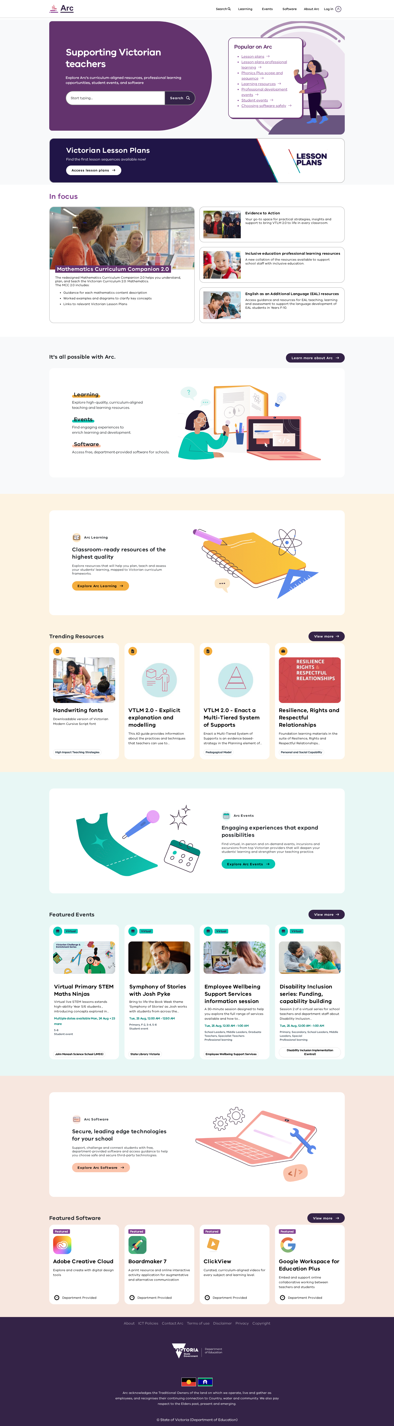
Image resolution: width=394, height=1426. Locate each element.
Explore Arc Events (245, 864)
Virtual (71, 931)
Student (254, 100)
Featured (61, 1231)
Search (177, 98)
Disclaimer (222, 1323)
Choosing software (263, 105)
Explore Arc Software (98, 1167)
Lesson (252, 56)
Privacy (242, 1323)
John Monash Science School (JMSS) (79, 1054)
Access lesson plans (91, 170)
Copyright (261, 1323)
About (129, 1323)
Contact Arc (172, 1323)
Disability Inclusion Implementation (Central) (310, 1052)
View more (324, 636)
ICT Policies (148, 1323)
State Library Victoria (145, 1054)
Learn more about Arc (313, 358)
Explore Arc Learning (98, 586)
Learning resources (258, 83)
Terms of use (198, 1323)
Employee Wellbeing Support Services (231, 1054)
